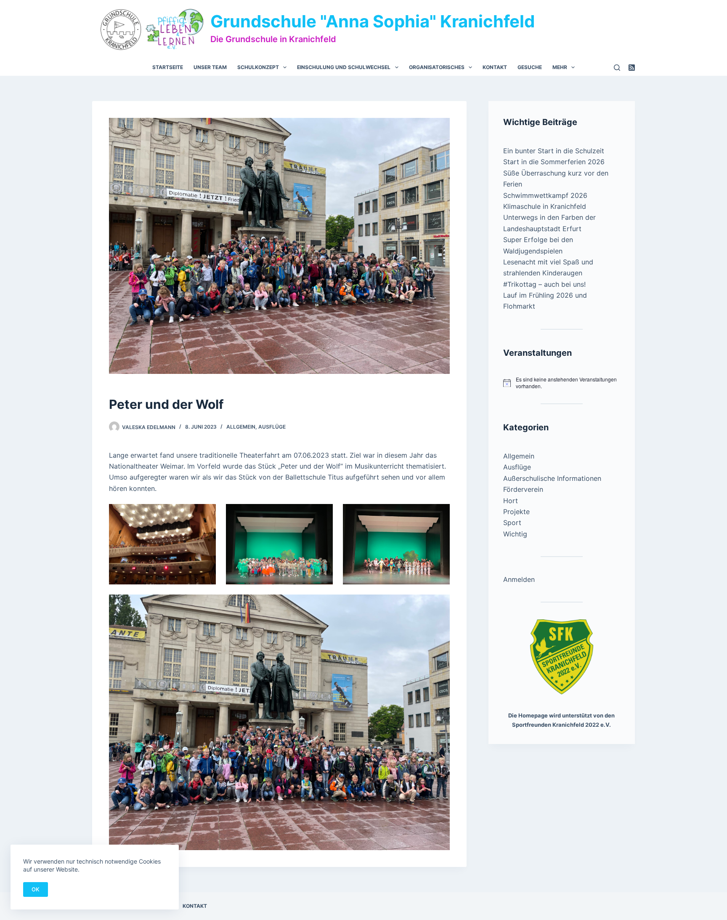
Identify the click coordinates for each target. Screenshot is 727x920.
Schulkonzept (258, 67)
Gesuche (529, 67)
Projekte (516, 511)
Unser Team (210, 67)
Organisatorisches (436, 67)
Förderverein (523, 489)
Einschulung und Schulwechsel (343, 67)
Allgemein (240, 427)
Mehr (559, 67)
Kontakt (495, 67)
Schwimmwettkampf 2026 (545, 195)
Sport (512, 522)
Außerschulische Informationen (552, 478)
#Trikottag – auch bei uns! (544, 284)
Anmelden (519, 579)
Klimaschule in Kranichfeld (544, 206)
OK (36, 889)
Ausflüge (272, 427)
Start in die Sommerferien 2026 (554, 161)
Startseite (167, 67)
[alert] (561, 383)
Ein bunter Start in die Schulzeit (553, 151)
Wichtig (515, 534)
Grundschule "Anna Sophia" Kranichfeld (372, 21)
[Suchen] (617, 67)
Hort (510, 500)
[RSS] (632, 67)
